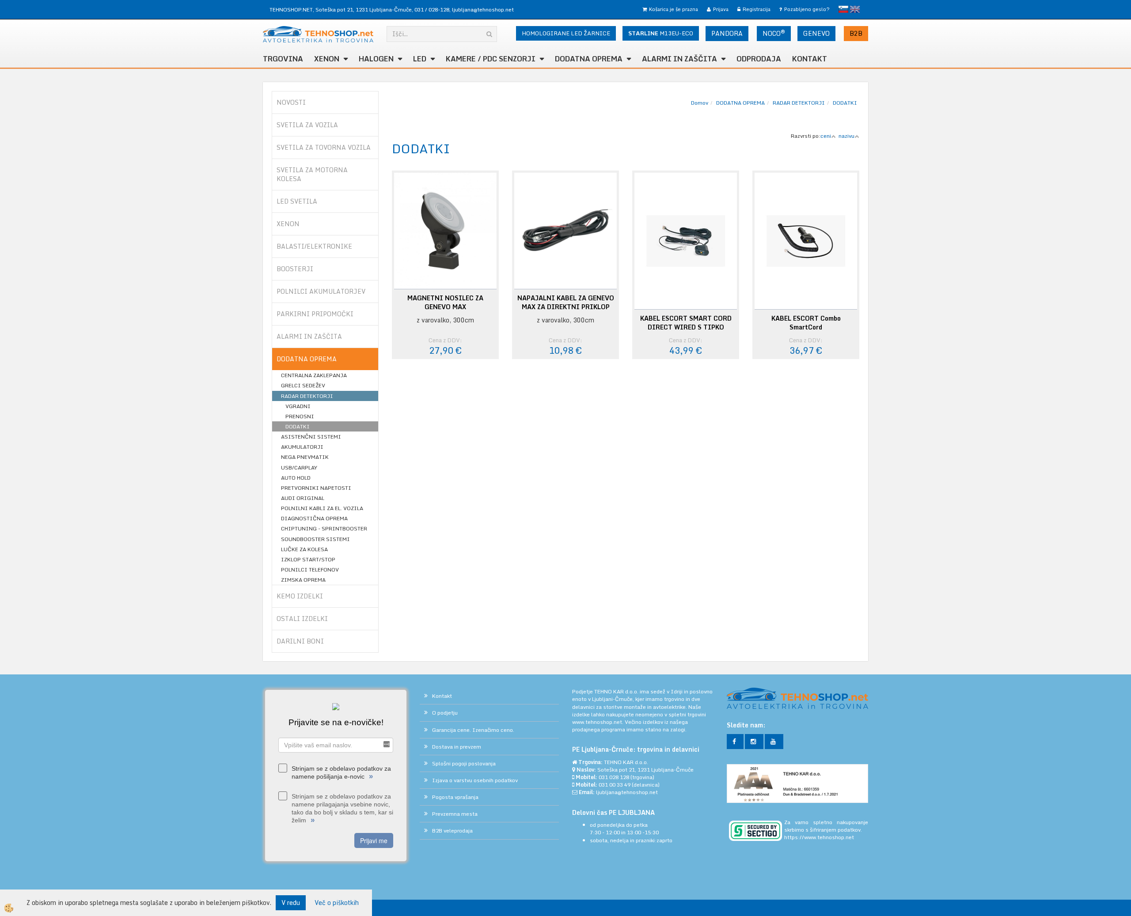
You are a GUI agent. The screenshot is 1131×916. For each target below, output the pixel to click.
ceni (825, 136)
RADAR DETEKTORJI (307, 396)
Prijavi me (373, 840)
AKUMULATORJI (302, 447)
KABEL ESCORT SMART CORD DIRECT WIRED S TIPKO (686, 323)
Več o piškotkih (337, 902)
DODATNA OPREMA (588, 58)
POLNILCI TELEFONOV (310, 569)
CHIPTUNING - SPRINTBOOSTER (324, 528)
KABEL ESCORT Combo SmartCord (806, 323)
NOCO (774, 33)
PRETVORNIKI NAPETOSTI (316, 488)
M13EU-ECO (660, 33)
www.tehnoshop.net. (598, 722)
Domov (699, 102)
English (855, 9)
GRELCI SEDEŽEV (303, 385)
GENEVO (816, 33)
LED (419, 58)
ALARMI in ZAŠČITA (679, 58)
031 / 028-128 (431, 9)
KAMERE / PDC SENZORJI (490, 58)
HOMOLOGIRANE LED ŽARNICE (566, 33)
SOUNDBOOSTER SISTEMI (315, 539)
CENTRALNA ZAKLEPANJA (314, 375)
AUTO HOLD (296, 477)
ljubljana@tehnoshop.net (483, 9)
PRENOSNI (299, 416)
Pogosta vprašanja (455, 797)
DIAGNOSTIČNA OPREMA (314, 518)
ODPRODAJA (758, 58)
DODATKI (297, 426)
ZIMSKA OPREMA (303, 579)
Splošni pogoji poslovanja (464, 763)
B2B (856, 33)
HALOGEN (376, 58)
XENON (326, 58)
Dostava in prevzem (456, 746)
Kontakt (809, 58)
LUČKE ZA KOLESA (304, 549)
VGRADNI (298, 406)
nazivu (846, 136)
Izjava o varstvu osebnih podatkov (475, 780)
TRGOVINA (283, 58)
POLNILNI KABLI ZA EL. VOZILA (322, 508)
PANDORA (727, 33)
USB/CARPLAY (299, 467)
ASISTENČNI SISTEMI (311, 436)
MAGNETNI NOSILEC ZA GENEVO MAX (445, 302)
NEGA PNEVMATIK (305, 457)
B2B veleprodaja (452, 830)
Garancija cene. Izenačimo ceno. (473, 730)
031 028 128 (614, 777)
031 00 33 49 (614, 784)
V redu (290, 902)
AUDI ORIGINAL (302, 498)
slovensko (843, 9)
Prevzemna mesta (455, 814)
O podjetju (445, 712)
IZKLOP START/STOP (308, 559)
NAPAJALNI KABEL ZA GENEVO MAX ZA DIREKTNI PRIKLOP (565, 302)
